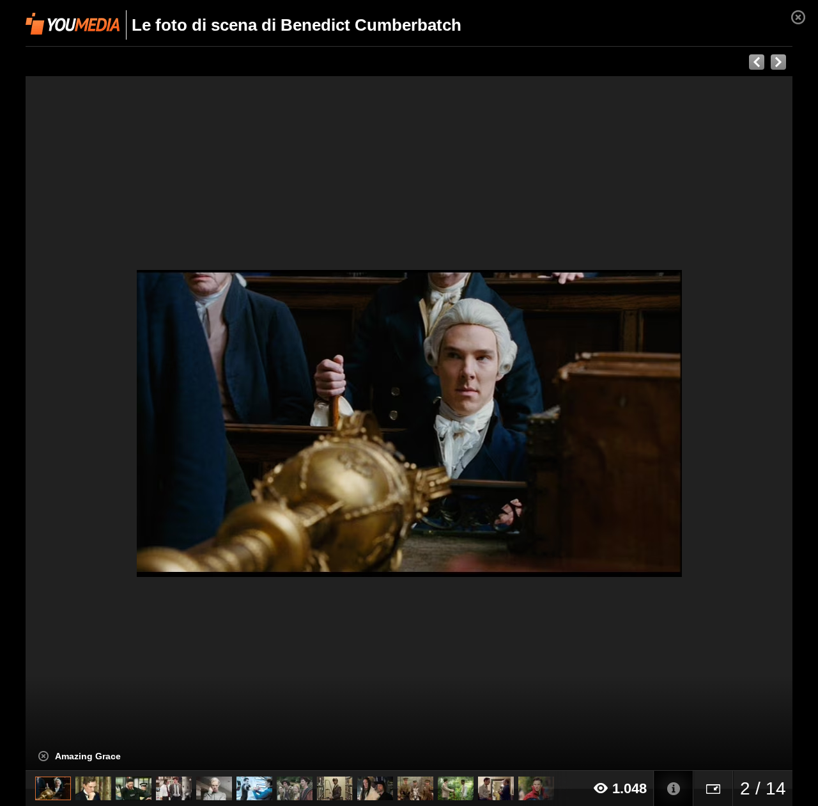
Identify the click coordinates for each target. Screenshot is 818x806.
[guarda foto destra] (485, 423)
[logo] (73, 24)
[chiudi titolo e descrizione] (43, 756)
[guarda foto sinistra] (102, 423)
